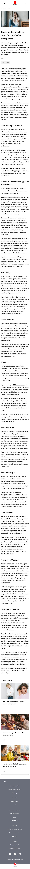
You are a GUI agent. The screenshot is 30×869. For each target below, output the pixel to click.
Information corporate (14, 848)
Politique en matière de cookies (14, 829)
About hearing (5, 62)
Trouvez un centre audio (14, 810)
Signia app (14, 793)
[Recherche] (25, 3)
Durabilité (14, 841)
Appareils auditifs (14, 786)
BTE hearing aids (18, 385)
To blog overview (6, 9)
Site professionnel (14, 845)
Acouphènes (14, 805)
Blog (14, 817)
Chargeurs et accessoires (14, 789)
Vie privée (14, 825)
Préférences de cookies (14, 832)
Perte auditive (14, 801)
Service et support (14, 813)
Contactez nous (14, 820)
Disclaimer (14, 836)
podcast (13, 499)
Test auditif (14, 798)
